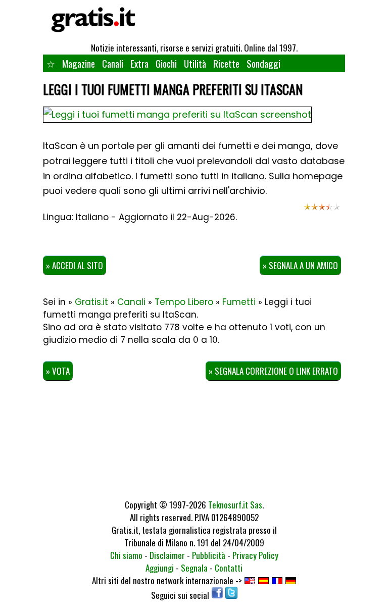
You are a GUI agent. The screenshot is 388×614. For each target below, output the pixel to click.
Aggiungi (160, 567)
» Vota (58, 371)
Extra (139, 63)
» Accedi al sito (74, 265)
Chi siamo (126, 555)
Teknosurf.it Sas (235, 504)
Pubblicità (208, 555)
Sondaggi (263, 63)
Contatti (229, 567)
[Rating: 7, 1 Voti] (322, 210)
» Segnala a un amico (300, 265)
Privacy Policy (255, 555)
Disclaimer (167, 555)
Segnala (194, 567)
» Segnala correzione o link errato (273, 371)
